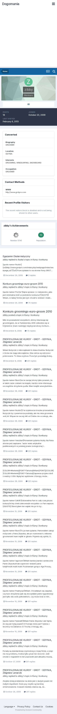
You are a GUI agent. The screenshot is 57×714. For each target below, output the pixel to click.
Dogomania (10, 4)
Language (9, 706)
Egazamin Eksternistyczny (16, 256)
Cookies (49, 706)
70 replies (32, 303)
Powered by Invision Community (28, 710)
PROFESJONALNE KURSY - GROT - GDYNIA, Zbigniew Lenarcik (27, 340)
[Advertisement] (28, 37)
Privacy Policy (23, 706)
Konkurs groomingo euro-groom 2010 (23, 283)
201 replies (31, 361)
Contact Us (38, 706)
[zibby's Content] (28, 104)
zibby (5, 259)
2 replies (32, 275)
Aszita (20, 259)
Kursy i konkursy (40, 259)
